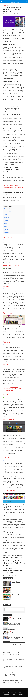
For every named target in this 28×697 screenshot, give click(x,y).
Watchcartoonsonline (11, 265)
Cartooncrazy (8, 313)
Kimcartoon (7, 364)
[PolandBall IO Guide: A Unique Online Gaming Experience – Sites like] (5, 623)
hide (13, 206)
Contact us (14, 694)
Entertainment (6, 5)
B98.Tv (5, 394)
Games (9, 617)
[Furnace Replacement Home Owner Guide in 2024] (7, 583)
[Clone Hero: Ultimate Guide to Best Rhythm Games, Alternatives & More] (5, 618)
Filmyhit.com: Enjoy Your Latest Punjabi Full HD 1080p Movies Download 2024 (18, 589)
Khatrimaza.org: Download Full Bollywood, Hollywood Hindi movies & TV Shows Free (18, 596)
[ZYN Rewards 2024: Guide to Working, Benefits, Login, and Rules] (5, 637)
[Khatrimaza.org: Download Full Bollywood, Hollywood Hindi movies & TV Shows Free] (7, 597)
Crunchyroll (7, 237)
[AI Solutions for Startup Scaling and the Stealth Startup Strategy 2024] (5, 628)
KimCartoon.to (8, 419)
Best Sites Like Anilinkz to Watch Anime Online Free (12, 557)
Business (9, 626)
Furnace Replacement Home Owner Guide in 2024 (17, 582)
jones (12, 13)
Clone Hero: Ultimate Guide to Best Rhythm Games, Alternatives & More (15, 619)
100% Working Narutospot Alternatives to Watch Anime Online (14, 563)
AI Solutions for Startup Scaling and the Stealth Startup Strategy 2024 (15, 629)
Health (9, 636)
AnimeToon (7, 458)
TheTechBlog (21, 694)
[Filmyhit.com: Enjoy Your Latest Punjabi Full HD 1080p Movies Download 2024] (7, 590)
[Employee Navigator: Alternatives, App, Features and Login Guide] (5, 632)
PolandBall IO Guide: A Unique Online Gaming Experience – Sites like (15, 624)
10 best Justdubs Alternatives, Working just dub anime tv (13, 570)
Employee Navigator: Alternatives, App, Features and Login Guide (16, 633)
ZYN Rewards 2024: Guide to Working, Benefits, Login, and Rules (15, 638)
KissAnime (7, 286)
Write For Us (7, 694)
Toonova (6, 342)
